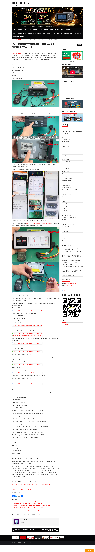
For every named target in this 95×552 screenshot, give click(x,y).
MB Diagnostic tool (66, 212)
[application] (72, 72)
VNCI (63, 137)
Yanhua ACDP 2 (78, 33)
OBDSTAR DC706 (66, 139)
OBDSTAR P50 (65, 141)
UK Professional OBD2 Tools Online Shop (22, 490)
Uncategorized (65, 231)
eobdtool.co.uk (27, 50)
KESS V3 (64, 128)
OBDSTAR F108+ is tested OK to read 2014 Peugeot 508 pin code (31, 507)
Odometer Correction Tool (67, 33)
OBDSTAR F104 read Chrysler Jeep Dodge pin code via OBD (30, 501)
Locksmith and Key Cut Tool (53, 33)
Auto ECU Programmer (19, 514)
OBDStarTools (65, 324)
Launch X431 (65, 210)
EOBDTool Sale (65, 199)
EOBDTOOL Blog (20, 3)
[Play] (64, 76)
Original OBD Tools (66, 226)
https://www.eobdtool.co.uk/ (72, 288)
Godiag (40, 29)
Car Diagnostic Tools (66, 194)
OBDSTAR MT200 (16, 53)
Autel (63, 173)
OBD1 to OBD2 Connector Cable (69, 217)
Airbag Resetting (65, 171)
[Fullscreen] (81, 76)
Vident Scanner (65, 233)
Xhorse (51, 29)
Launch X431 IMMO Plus (67, 161)
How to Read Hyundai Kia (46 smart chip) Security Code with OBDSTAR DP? (34, 505)
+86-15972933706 (72, 287)
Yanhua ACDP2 (65, 159)
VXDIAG (64, 236)
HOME (14, 29)
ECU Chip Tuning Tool (32, 29)
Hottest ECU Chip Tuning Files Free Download (72, 131)
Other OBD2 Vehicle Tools (68, 229)
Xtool (63, 240)
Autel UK (46, 29)
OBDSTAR (18, 39)
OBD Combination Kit (66, 215)
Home (13, 39)
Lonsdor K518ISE (66, 134)
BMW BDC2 (64, 164)
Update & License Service (18, 33)
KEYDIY (64, 208)
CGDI (63, 196)
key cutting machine (66, 206)
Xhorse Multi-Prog (22, 29)
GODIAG (64, 201)
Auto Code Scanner (66, 180)
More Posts (24, 522)
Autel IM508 (64, 153)
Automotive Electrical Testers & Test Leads (71, 189)
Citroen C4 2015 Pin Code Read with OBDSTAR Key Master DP (30, 503)
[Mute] (79, 76)
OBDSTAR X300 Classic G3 (68, 144)
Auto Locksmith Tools (66, 187)
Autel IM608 (64, 151)
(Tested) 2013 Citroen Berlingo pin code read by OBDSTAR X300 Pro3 (32, 510)
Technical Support (30, 33)
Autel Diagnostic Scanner (67, 176)
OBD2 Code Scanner (41, 33)
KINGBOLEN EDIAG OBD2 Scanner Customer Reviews (23, 530)
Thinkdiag (64, 148)
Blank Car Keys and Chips (18, 36)
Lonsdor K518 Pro (66, 133)
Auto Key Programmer (67, 185)
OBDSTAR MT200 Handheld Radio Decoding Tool (38, 223)
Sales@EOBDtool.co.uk (70, 283)
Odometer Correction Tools (68, 224)
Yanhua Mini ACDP (66, 158)
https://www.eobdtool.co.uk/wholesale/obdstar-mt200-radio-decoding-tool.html (31, 484)
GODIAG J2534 (65, 146)
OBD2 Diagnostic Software (68, 219)
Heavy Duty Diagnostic (67, 203)
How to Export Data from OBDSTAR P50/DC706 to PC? (50, 530)
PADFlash (64, 155)
